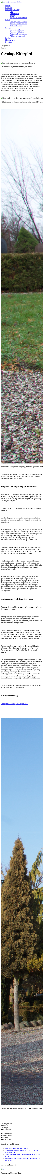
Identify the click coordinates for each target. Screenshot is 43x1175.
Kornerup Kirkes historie (18, 24)
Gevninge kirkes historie (18, 22)
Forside (7, 6)
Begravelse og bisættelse (18, 18)
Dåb (11, 12)
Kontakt (8, 38)
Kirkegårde (9, 28)
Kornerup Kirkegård (17, 32)
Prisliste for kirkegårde (17, 36)
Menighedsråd (10, 40)
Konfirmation (14, 14)
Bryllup (12, 16)
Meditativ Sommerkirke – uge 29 (16, 1148)
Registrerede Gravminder (18, 34)
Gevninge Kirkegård (17, 30)
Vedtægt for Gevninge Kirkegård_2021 (14, 704)
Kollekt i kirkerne (16, 26)
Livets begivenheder (12, 10)
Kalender (8, 8)
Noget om (8, 42)
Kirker (7, 20)
